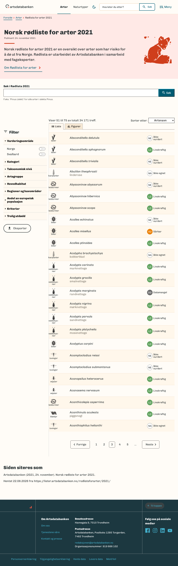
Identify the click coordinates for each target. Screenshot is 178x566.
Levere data (96, 559)
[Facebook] (147, 530)
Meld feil (111, 559)
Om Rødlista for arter (20, 68)
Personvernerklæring (23, 559)
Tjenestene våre (50, 532)
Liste (56, 126)
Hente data (79, 559)
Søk (150, 6)
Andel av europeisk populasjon (18, 200)
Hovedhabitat (14, 184)
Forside (7, 17)
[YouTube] (170, 530)
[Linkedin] (162, 530)
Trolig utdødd (14, 216)
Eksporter (17, 228)
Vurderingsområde (18, 141)
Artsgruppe (13, 176)
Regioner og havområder (22, 191)
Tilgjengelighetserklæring (55, 559)
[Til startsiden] (19, 7)
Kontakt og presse (51, 538)
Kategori (11, 162)
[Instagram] (155, 530)
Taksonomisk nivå (17, 169)
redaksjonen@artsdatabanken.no (94, 542)
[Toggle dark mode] (94, 7)
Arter (64, 7)
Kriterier (11, 209)
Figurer (73, 126)
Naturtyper (80, 7)
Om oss (45, 525)
